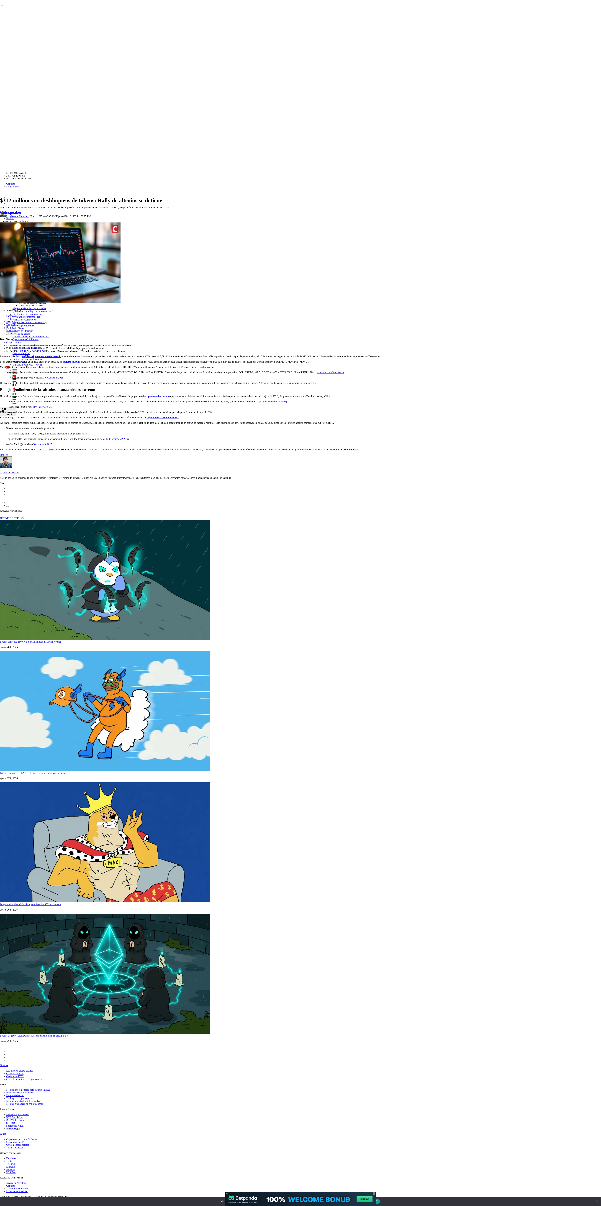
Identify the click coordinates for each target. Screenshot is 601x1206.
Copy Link (12, 333)
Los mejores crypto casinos (19, 1070)
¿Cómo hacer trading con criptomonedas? (33, 311)
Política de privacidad (17, 1191)
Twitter (9, 318)
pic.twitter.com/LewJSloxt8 (330, 372)
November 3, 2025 (54, 377)
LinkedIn (10, 330)
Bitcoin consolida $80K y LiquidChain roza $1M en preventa (30, 641)
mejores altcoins (71, 361)
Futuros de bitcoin (15, 1095)
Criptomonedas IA (15, 1142)
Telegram (10, 324)
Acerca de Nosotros (16, 1183)
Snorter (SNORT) (15, 1125)
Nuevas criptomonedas (17, 1114)
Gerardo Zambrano (19, 216)
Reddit (9, 327)
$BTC (85, 433)
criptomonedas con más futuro (163, 417)
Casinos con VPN (15, 1073)
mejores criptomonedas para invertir (41, 356)
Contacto (10, 183)
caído (280, 383)
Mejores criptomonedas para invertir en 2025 (28, 1089)
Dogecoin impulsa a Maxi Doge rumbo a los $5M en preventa (30, 904)
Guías (3, 1134)
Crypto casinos (13, 342)
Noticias (10, 218)
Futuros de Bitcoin (15, 328)
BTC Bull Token (14, 1117)
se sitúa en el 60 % (45, 449)
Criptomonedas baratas (17, 1144)
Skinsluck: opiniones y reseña (27, 364)
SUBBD (10, 1123)
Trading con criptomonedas (19, 1098)
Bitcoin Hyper (13, 1128)
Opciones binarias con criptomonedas (31, 336)
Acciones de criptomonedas (26, 316)
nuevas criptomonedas (202, 367)
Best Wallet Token (15, 1120)
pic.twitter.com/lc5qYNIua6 (116, 439)
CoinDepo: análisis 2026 (31, 305)
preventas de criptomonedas (344, 449)
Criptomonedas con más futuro (21, 1139)
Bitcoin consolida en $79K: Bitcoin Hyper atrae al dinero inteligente (33, 773)
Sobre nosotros (13, 186)
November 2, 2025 (42, 407)
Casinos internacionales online (27, 359)
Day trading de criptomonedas (27, 314)
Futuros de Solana (21, 333)
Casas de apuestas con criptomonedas (24, 1079)
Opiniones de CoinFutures (26, 339)
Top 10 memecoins (15, 1147)
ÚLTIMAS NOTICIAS (12, 518)
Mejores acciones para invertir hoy (29, 322)
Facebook (11, 316)
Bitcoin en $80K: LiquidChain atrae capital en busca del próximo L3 (34, 1035)
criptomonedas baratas (157, 396)
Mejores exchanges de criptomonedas (24, 1104)
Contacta (10, 1185)
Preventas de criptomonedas (20, 1092)
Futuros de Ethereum (23, 331)
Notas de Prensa (20, 221)
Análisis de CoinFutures (24, 319)
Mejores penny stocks (23, 325)
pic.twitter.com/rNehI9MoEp (273, 401)
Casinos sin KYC (21, 353)
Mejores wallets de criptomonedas (29, 308)
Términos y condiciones (18, 1188)
